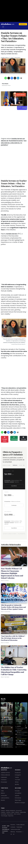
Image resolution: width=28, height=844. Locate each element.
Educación (10, 814)
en (13, 834)
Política (3, 810)
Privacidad (4, 782)
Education (17, 57)
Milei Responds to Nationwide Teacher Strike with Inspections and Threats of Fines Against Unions (13, 607)
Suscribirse (14, 486)
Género (17, 812)
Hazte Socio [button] (23, 24)
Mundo (3, 800)
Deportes (10, 816)
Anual (21, 465)
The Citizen (5, 83)
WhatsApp (14, 439)
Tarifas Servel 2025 (15, 829)
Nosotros (13, 824)
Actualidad (18, 793)
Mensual (15, 465)
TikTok (16, 782)
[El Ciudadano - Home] (7, 24)
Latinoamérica (5, 798)
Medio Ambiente (10, 810)
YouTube (23, 439)
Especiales (23, 812)
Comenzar (14, 505)
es (11, 834)
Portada (17, 791)
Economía (19, 810)
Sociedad (3, 814)
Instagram (18, 775)
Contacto (3, 779)
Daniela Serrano (11, 234)
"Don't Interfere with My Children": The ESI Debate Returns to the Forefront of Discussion (13, 638)
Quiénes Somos (5, 772)
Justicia (8, 812)
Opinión (17, 795)
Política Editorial (5, 775)
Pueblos (3, 812)
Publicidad (4, 777)
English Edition (5, 57)
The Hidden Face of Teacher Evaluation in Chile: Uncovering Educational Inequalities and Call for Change (13, 671)
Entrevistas (18, 798)
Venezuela (4, 795)
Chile (11, 57)
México (3, 793)
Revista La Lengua (20, 802)
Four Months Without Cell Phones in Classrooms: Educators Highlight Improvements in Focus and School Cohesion (12, 573)
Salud (12, 812)
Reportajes (18, 800)
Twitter (17, 777)
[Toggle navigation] (3, 26)
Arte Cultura (17, 814)
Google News (4, 440)
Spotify (17, 784)
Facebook (18, 772)
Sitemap (13, 831)
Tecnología (4, 816)
